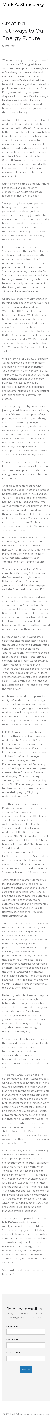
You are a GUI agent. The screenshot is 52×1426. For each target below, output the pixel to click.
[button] (47, 5)
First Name (12, 1326)
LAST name (12, 1339)
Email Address (14, 1353)
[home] (23, 5)
